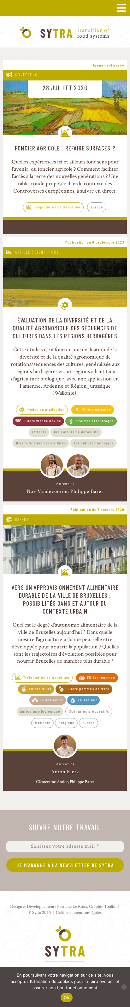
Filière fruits (40, 688)
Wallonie (42, 722)
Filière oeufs (51, 700)
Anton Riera (65, 772)
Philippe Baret (86, 491)
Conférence (27, 74)
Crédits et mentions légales (79, 912)
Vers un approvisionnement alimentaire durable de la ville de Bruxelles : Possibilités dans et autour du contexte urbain (64, 599)
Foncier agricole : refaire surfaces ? (65, 148)
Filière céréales (96, 409)
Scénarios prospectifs (89, 711)
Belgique (66, 722)
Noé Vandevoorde (47, 491)
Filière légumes (101, 677)
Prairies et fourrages (95, 420)
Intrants (39, 432)
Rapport (23, 519)
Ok (66, 997)
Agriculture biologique (94, 443)
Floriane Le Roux (72, 906)
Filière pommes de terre (88, 688)
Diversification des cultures (41, 443)
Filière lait (87, 700)
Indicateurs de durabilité (76, 432)
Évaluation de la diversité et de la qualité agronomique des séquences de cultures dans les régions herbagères (65, 328)
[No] (122, 987)
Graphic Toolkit (103, 906)
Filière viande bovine (42, 420)
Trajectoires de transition (57, 207)
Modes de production (46, 409)
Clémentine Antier (52, 782)
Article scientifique (37, 252)
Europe (97, 207)
